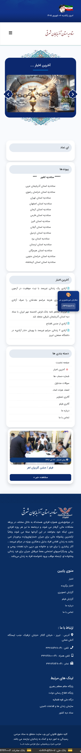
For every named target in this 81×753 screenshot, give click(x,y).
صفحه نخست (62, 363)
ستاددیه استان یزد (40, 239)
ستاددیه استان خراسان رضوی (40, 192)
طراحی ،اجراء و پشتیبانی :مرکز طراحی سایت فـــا (40, 744)
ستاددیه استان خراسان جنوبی (40, 256)
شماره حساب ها (61, 376)
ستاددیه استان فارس (40, 215)
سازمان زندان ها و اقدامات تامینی (56, 706)
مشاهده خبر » (40, 477)
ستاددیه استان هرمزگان (40, 251)
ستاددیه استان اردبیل (40, 233)
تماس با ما (64, 418)
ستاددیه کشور (47, 177)
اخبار (71, 579)
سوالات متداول (62, 383)
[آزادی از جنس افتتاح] (40, 93)
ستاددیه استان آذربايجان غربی (40, 186)
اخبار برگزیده (67, 586)
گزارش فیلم (67, 599)
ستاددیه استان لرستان (41, 245)
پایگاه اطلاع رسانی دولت (61, 693)
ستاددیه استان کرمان (40, 210)
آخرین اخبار (59, 370)
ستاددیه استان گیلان (40, 227)
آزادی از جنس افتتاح (56, 324)
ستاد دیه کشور (66, 713)
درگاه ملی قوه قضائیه (63, 700)
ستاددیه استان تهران (40, 198)
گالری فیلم (64, 404)
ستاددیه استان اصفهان (40, 204)
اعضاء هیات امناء (61, 390)
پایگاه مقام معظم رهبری (61, 686)
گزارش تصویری (65, 592)
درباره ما (65, 411)
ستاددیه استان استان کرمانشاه (41, 262)
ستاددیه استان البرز (40, 221)
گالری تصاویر (63, 397)
